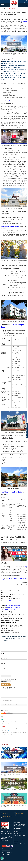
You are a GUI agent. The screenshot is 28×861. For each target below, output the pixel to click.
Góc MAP (16, 833)
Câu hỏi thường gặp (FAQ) (19, 843)
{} (16, 704)
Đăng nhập (24, 696)
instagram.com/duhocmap (14, 607)
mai (8, 730)
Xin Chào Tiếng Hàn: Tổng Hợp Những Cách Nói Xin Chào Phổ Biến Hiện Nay (14, 805)
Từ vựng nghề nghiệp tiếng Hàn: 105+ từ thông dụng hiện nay (13, 790)
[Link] (15, 705)
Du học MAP (24, 33)
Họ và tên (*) (4, 643)
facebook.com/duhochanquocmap (16, 603)
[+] (18, 704)
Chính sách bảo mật (18, 841)
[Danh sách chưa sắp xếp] (10, 705)
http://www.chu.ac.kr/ (12, 100)
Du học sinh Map (7, 816)
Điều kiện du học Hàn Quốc (10, 226)
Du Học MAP (5, 728)
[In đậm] (2, 705)
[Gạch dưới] (5, 705)
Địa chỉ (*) (3, 653)
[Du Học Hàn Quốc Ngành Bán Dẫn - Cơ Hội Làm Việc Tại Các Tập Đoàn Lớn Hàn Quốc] (14, 757)
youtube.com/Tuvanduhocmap (14, 605)
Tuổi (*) (2, 648)
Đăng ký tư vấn (5, 684)
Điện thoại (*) (4, 658)
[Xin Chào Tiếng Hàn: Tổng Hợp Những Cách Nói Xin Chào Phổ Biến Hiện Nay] (14, 803)
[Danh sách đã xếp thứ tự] (8, 705)
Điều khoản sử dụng (18, 839)
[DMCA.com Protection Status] (6, 851)
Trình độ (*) (3, 674)
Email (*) (3, 663)
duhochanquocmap (10, 609)
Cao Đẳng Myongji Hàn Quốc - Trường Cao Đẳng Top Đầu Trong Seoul (14, 774)
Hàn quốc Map (20, 813)
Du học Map (6, 813)
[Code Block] (13, 705)
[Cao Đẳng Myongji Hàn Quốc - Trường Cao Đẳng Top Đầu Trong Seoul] (14, 772)
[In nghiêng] (3, 705)
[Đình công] (7, 705)
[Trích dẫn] (12, 705)
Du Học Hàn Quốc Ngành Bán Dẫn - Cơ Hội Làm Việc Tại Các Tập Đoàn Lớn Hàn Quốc (14, 759)
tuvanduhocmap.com (11, 601)
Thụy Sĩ (18, 815)
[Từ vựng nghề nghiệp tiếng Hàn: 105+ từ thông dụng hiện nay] (14, 788)
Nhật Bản (5, 815)
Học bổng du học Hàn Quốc (11, 492)
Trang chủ (3, 8)
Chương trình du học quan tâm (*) (8, 679)
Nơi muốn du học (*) (5, 669)
